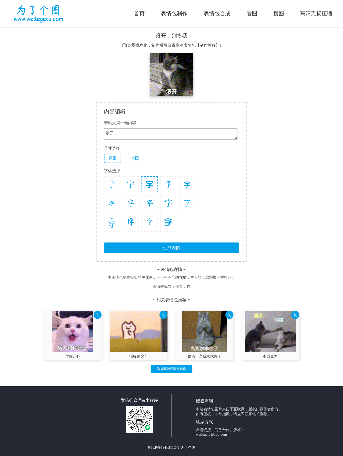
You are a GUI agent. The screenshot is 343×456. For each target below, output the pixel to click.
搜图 (278, 13)
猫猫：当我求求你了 (204, 356)
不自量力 (270, 356)
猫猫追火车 (138, 356)
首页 (139, 13)
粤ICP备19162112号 (163, 448)
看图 (252, 13)
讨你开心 (72, 356)
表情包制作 (174, 13)
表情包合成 (217, 13)
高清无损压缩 (316, 13)
